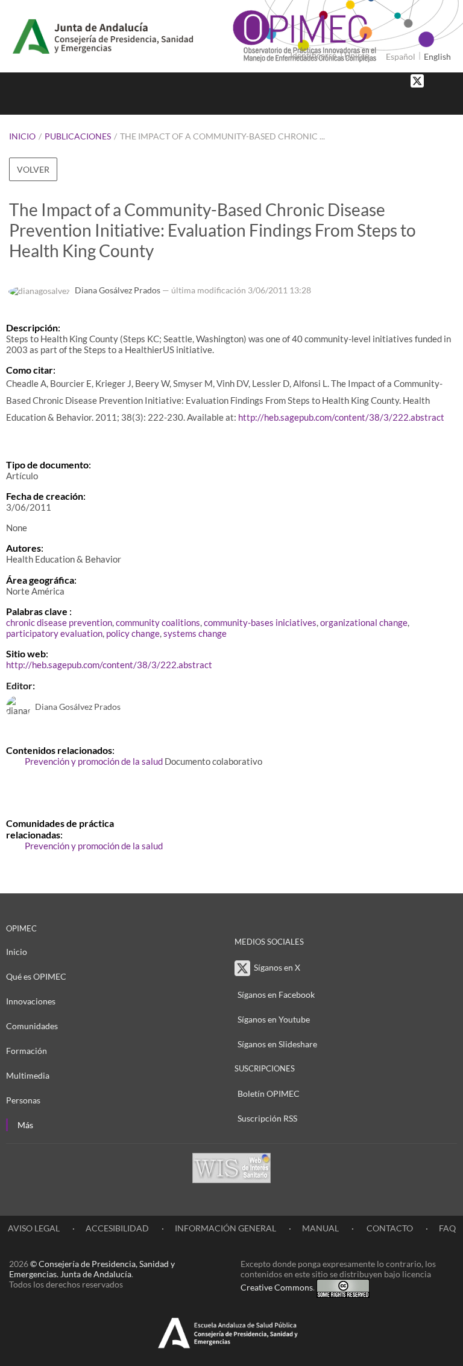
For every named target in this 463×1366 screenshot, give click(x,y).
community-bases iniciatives (260, 622)
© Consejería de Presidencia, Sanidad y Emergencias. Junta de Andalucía (92, 1269)
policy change (133, 633)
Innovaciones (30, 1001)
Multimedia (27, 1075)
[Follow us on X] (417, 80)
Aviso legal (34, 1228)
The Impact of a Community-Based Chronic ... (222, 136)
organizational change (364, 622)
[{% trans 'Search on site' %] (448, 102)
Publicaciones (78, 136)
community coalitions (158, 622)
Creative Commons (277, 1287)
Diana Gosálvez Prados (117, 290)
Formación (26, 1050)
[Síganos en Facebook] (436, 80)
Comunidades (32, 1026)
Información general (225, 1228)
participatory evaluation (54, 633)
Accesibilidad (117, 1228)
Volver (33, 169)
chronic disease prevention (59, 622)
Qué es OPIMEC (36, 976)
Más (25, 1125)
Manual (320, 1228)
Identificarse (313, 55)
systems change (195, 633)
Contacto (389, 1228)
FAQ (447, 1228)
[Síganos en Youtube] (448, 80)
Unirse (356, 55)
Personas (23, 1100)
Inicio (22, 136)
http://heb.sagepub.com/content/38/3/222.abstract (341, 417)
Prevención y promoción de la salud (94, 761)
